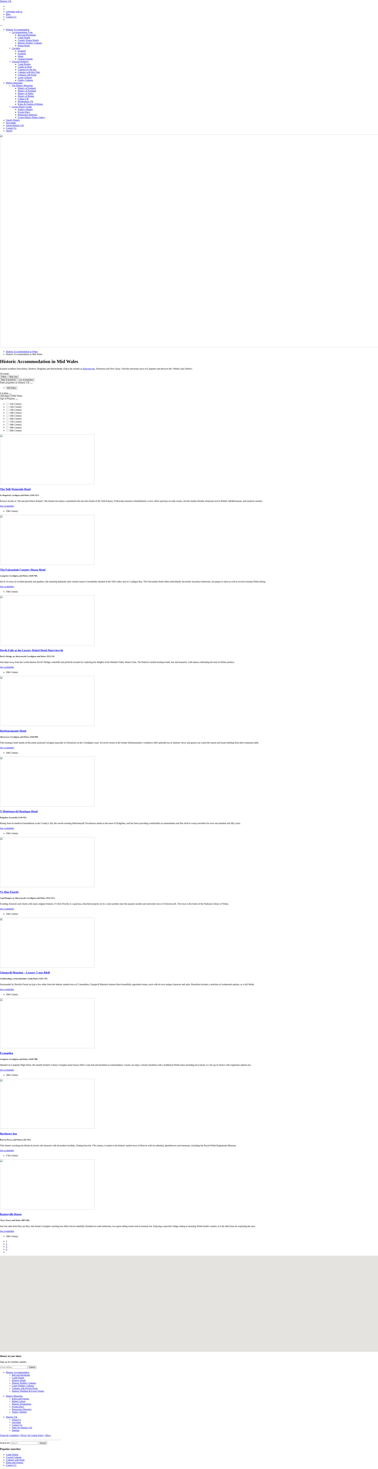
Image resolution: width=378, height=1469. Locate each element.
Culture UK (23, 99)
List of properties (26, 380)
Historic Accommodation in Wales (22, 351)
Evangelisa (6, 1053)
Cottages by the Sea (27, 69)
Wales (20, 56)
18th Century (15, 424)
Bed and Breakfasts (27, 35)
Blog (8, 14)
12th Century (15, 407)
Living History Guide (22, 107)
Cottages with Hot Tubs (29, 72)
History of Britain (26, 96)
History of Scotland (27, 91)
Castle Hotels (24, 37)
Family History (13, 120)
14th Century (15, 413)
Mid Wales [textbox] (17, 396)
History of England (27, 88)
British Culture (19, 1401)
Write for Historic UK (22, 1427)
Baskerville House (11, 1214)
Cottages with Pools (27, 75)
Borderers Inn (8, 1133)
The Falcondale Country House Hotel (22, 569)
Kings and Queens (20, 1398)
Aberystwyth (88, 368)
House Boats (24, 45)
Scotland (22, 53)
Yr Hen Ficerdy (9, 892)
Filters (3, 377)
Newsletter (11, 123)
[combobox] (17, 396)
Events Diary (24, 112)
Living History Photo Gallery (31, 117)
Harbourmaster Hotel (13, 730)
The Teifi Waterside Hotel (15, 489)
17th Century (15, 421)
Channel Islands (25, 59)
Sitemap (15, 1430)
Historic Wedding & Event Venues (28, 1391)
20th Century (15, 430)
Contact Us (11, 17)
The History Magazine (22, 85)
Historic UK (6, 1)
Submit (32, 1367)
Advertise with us (14, 11)
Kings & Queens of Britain (30, 104)
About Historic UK (15, 125)
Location (16, 48)
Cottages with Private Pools (25, 1388)
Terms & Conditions (9, 1435)
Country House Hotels (28, 40)
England (22, 51)
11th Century (15, 404)
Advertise (16, 1422)
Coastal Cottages (14, 1457)
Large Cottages (25, 77)
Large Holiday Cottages (23, 1385)
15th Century (15, 415)
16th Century (15, 418)
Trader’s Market (25, 109)
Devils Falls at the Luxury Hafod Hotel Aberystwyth (31, 650)
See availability (7, 506)
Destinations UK (25, 101)
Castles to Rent (25, 67)
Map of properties (8, 380)
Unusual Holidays (20, 61)
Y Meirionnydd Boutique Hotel (19, 811)
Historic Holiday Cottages (30, 43)
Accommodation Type (22, 32)
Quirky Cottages (25, 80)
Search (9, 130)
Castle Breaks (24, 64)
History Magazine (14, 83)
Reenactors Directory (28, 115)
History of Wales (25, 93)
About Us (16, 1419)
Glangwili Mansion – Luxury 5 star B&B (25, 972)
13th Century (15, 410)
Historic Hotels (19, 1380)
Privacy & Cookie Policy (32, 1435)
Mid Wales (11, 388)
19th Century (15, 427)
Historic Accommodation (17, 29)
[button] (141, 1323)
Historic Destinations (21, 1404)
